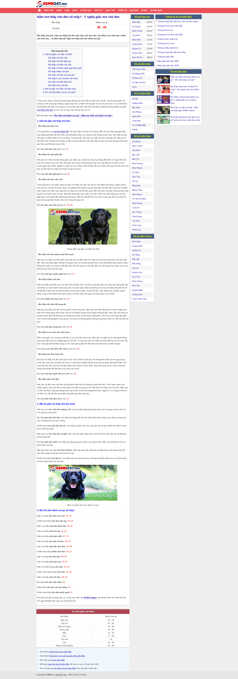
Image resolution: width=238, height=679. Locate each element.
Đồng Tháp (137, 190)
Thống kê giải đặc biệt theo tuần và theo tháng (177, 21)
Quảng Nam (137, 294)
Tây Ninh (136, 35)
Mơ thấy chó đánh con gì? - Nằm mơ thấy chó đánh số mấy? (83, 115)
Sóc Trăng (136, 212)
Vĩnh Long (136, 225)
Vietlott (98, 10)
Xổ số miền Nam (142, 136)
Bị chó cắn (64, 630)
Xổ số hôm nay (142, 17)
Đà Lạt (135, 181)
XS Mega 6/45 (138, 74)
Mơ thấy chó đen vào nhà (59, 64)
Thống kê (122, 10)
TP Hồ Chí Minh (139, 199)
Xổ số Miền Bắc (139, 125)
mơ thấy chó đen (45, 110)
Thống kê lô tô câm (165, 43)
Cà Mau (135, 172)
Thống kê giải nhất (165, 57)
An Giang (136, 26)
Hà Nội (135, 99)
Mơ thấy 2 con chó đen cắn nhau (63, 78)
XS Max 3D (137, 78)
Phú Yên (136, 286)
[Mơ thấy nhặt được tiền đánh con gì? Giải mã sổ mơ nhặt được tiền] (164, 120)
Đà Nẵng (136, 255)
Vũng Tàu (136, 230)
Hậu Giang (137, 194)
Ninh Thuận (137, 281)
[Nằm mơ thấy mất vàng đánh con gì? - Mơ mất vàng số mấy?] (164, 79)
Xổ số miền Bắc (142, 93)
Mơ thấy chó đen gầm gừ (59, 61)
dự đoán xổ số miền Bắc (65, 668)
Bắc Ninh (136, 107)
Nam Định (136, 116)
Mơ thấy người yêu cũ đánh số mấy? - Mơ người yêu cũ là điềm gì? (185, 89)
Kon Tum (136, 277)
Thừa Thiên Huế (139, 299)
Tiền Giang (137, 216)
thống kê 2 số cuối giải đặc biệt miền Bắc (67, 656)
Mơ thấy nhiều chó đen (58, 71)
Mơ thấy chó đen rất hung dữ (61, 75)
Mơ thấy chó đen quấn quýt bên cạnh (65, 68)
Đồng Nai (136, 185)
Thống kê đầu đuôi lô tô (167, 48)
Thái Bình (136, 121)
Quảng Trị (136, 48)
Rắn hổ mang (64, 626)
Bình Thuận (137, 31)
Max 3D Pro (137, 57)
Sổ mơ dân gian (178, 71)
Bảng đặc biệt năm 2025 (168, 65)
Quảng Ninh (137, 103)
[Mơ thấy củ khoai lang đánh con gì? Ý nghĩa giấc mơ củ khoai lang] (164, 99)
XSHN (134, 129)
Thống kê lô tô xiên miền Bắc (170, 34)
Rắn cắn (64, 620)
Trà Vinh (136, 221)
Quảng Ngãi (137, 290)
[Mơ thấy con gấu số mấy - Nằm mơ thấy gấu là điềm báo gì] (164, 110)
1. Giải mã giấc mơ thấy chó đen (57, 54)
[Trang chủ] (51, 4)
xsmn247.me (61, 674)
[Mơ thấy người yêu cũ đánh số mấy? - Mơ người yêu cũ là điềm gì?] (164, 89)
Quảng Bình (137, 44)
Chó (64, 636)
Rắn (64, 633)
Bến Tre (135, 159)
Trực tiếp (49, 10)
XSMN (67, 10)
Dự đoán (134, 10)
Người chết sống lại (64, 645)
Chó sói (64, 623)
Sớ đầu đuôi (156, 10)
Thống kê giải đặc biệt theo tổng (171, 52)
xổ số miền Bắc (58, 660)
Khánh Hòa (137, 272)
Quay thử (110, 10)
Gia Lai (135, 268)
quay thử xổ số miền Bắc (58, 664)
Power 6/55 (137, 53)
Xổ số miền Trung (142, 236)
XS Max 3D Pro (139, 82)
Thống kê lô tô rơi (165, 30)
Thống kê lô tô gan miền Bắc (169, 26)
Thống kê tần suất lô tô (167, 39)
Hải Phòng (136, 112)
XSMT (74, 10)
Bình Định (136, 40)
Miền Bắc (136, 22)
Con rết (64, 639)
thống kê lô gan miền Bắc (60, 652)
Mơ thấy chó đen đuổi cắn (60, 82)
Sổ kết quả (85, 10)
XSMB (59, 10)
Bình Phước (137, 168)
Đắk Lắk (135, 259)
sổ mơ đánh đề (61, 131)
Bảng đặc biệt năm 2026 (168, 61)
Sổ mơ (144, 10)
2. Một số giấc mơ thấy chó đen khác (59, 89)
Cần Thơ (136, 177)
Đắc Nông (136, 263)
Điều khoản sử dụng (77, 674)
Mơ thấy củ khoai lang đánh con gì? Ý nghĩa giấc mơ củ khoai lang (185, 100)
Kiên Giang (137, 203)
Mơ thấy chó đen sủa (57, 58)
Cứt (64, 642)
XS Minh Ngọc (90, 597)
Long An (135, 207)
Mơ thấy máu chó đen (58, 85)
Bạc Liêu (136, 155)
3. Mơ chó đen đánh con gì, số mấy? (59, 92)
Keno (134, 87)
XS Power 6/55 (138, 69)
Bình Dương (137, 163)
